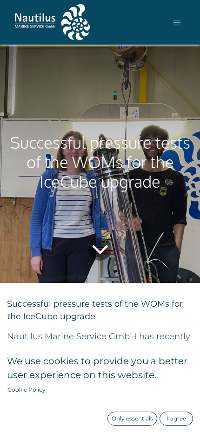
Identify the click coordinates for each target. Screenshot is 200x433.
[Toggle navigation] (177, 22)
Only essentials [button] (132, 418)
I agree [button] (176, 418)
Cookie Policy (26, 389)
